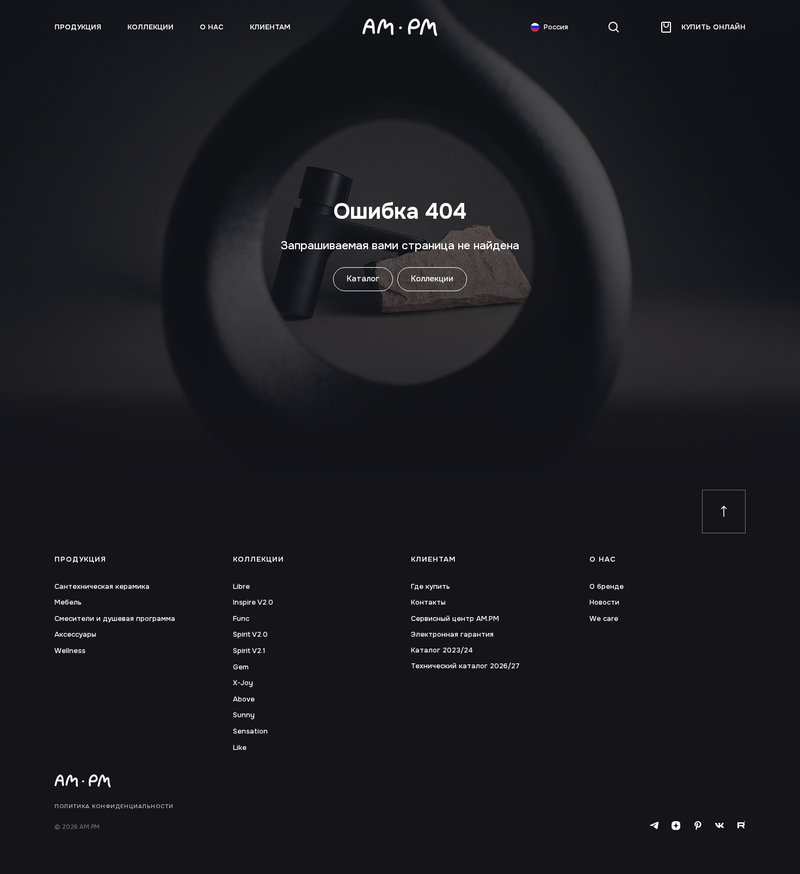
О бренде (606, 586)
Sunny (244, 715)
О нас (212, 27)
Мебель (68, 602)
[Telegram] (654, 825)
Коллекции (150, 27)
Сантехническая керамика (102, 586)
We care (603, 618)
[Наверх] (724, 511)
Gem (241, 667)
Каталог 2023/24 (442, 650)
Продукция (80, 559)
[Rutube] (741, 825)
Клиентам (270, 27)
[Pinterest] (697, 825)
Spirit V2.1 (249, 651)
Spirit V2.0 (250, 634)
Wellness (69, 651)
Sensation (250, 731)
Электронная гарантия (452, 634)
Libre (241, 586)
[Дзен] (676, 825)
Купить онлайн (713, 27)
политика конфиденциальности (114, 806)
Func (241, 618)
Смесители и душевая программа (114, 618)
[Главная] (400, 27)
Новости (604, 602)
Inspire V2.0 (253, 602)
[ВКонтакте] (719, 825)
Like (240, 747)
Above (244, 699)
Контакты (428, 602)
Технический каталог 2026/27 (465, 666)
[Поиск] (613, 27)
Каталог (363, 278)
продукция (77, 27)
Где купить (430, 586)
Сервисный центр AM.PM (455, 618)
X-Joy (243, 683)
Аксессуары (75, 634)
